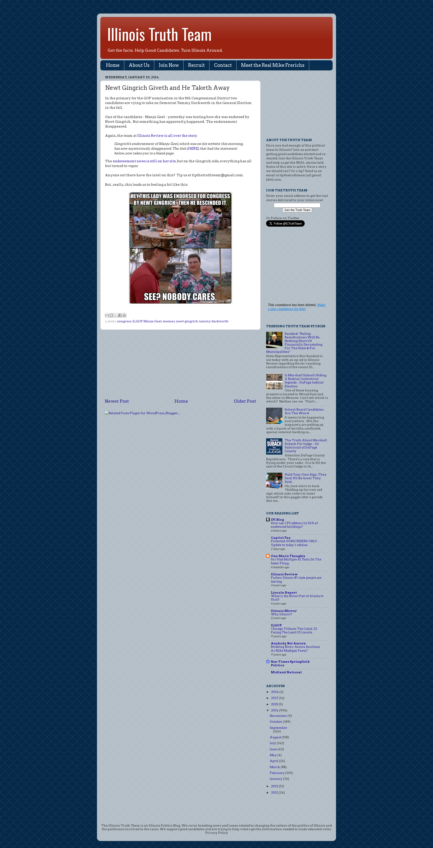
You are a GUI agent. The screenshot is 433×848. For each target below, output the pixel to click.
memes (169, 321)
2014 (275, 710)
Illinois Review (284, 574)
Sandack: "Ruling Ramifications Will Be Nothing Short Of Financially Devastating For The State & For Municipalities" (294, 343)
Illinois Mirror (284, 611)
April (274, 761)
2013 (275, 786)
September (278, 728)
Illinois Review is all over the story (167, 136)
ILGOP (137, 321)
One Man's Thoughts (288, 556)
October (276, 721)
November (279, 716)
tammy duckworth (213, 321)
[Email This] (107, 315)
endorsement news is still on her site (144, 161)
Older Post (245, 401)
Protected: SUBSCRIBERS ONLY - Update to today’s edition (295, 543)
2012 (275, 792)
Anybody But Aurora (288, 643)
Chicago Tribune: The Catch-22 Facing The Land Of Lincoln (294, 630)
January (276, 779)
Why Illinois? (281, 614)
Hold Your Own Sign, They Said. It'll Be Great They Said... (306, 478)
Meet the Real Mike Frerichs (272, 65)
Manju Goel (152, 321)
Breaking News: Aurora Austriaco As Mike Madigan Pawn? (295, 648)
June (274, 749)
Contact (223, 65)
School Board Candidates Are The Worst (304, 411)
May (273, 755)
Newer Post (117, 401)
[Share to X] (115, 315)
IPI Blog (277, 519)
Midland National (286, 672)
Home (113, 65)
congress (124, 321)
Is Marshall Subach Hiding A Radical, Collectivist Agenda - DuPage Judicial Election (305, 380)
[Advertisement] (180, 364)
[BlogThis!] (111, 315)
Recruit (196, 65)
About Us (139, 65)
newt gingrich (187, 321)
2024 (275, 692)
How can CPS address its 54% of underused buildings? (294, 525)
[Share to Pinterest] (124, 315)
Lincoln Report (284, 592)
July (273, 743)
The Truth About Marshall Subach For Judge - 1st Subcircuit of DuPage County (306, 445)
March (275, 767)
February (277, 773)
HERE (192, 148)
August (276, 737)
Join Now (169, 65)
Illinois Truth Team (159, 33)
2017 (275, 698)
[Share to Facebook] (120, 315)
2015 (275, 704)
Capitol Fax (280, 537)
